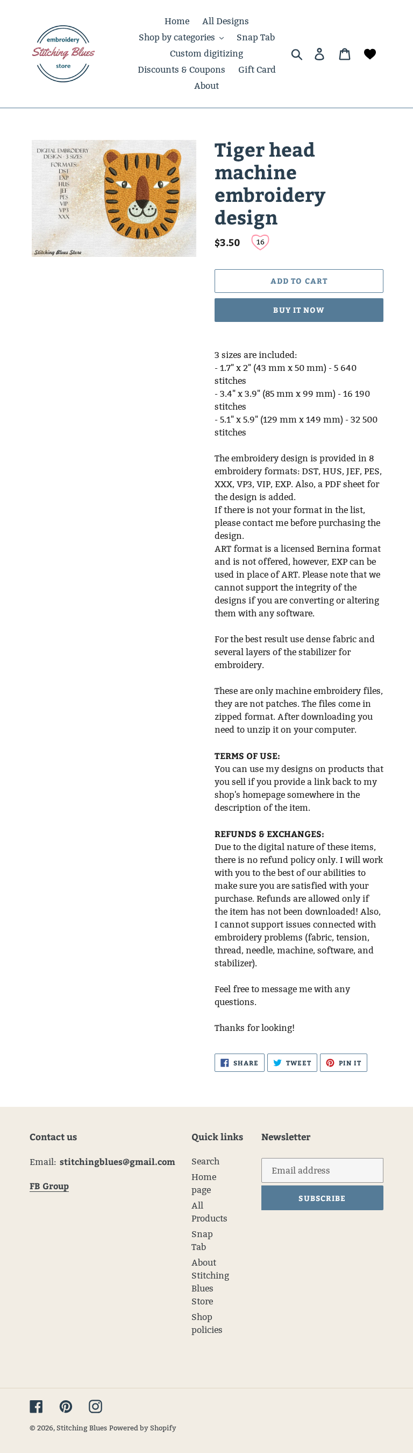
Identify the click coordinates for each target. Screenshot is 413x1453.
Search (205, 1161)
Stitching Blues (81, 1427)
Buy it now (298, 310)
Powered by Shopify (142, 1427)
